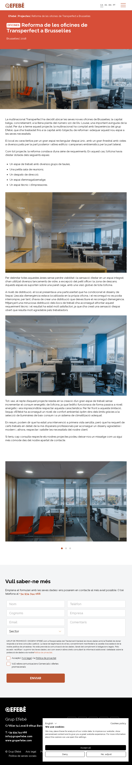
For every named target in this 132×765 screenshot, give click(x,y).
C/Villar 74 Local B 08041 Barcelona (27, 725)
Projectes (24, 16)
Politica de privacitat (43, 652)
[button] (62, 548)
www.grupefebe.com (18, 740)
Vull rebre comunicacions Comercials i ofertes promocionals (35, 665)
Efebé (12, 16)
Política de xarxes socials (22, 756)
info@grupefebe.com (18, 736)
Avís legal (27, 658)
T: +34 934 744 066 (16, 732)
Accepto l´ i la (34, 658)
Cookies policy (118, 723)
